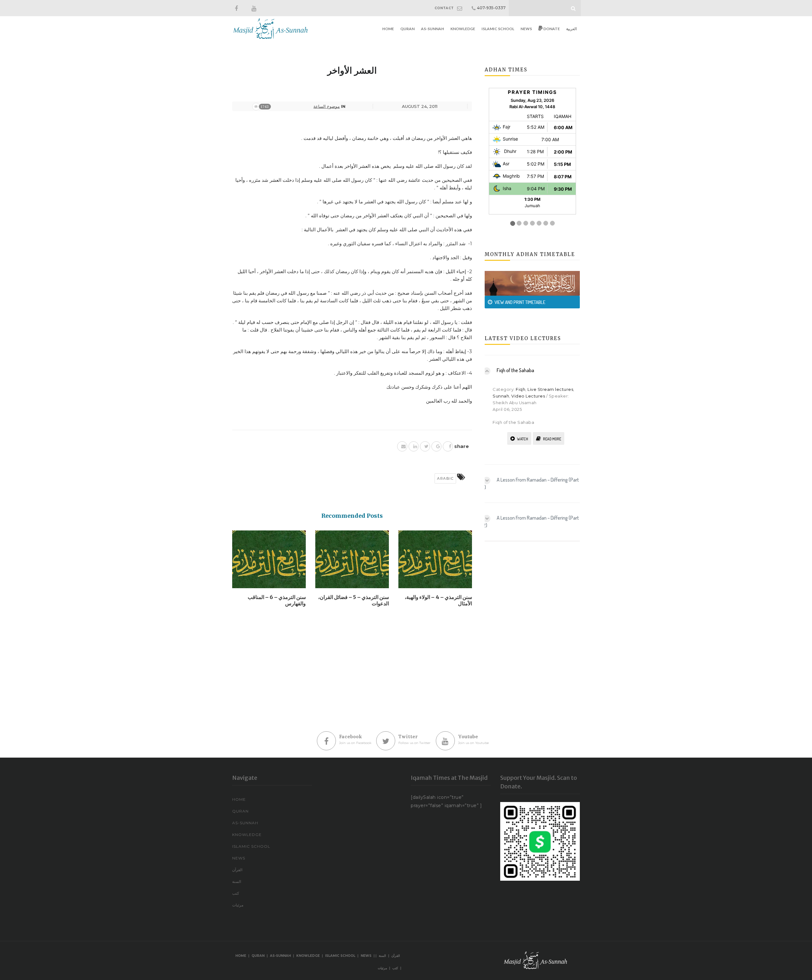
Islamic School (497, 28)
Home (388, 28)
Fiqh (520, 389)
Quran (407, 28)
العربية (571, 28)
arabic (445, 478)
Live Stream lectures (550, 389)
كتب (235, 893)
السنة (236, 881)
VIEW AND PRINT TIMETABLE (519, 302)
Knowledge (462, 28)
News (526, 28)
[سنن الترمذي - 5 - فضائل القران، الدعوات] (352, 561)
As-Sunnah (432, 28)
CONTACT (444, 8)
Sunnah (501, 395)
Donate (551, 28)
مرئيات (237, 905)
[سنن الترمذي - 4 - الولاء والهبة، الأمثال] (435, 561)
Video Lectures (528, 395)
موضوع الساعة (326, 106)
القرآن (237, 869)
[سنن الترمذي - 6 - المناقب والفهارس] (269, 561)
